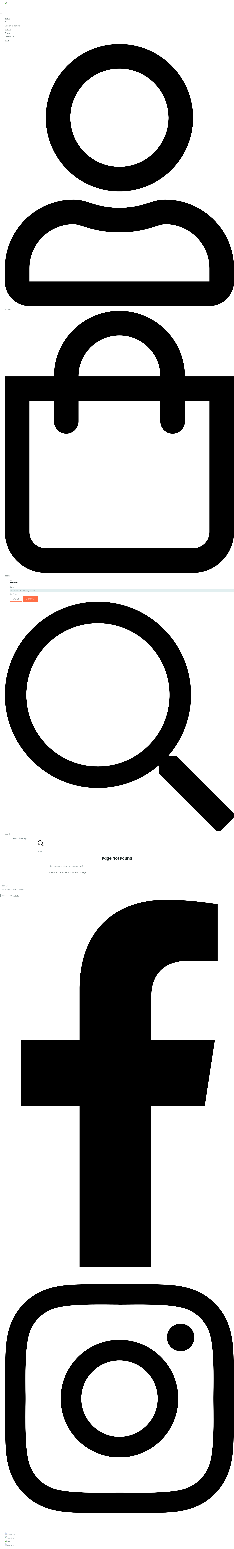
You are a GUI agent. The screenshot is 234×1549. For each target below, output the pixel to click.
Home (7, 18)
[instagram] (119, 1529)
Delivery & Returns (12, 26)
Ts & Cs (8, 29)
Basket (16, 599)
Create (16, 895)
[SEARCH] (41, 843)
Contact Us (9, 36)
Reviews (8, 33)
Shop (7, 22)
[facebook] (119, 1266)
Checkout (30, 599)
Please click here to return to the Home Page (67, 872)
